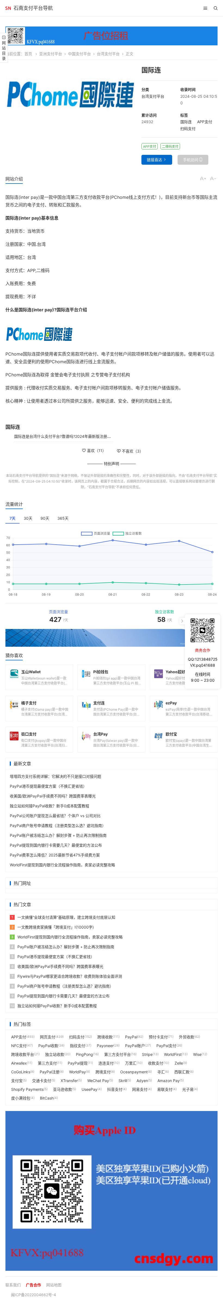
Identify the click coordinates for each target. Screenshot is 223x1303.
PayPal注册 (50, 1071)
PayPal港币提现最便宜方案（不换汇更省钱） (48, 786)
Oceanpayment (134, 1071)
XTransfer (69, 1080)
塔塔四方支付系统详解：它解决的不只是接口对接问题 (55, 776)
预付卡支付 (158, 1037)
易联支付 (164, 1089)
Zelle (179, 1063)
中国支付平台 (79, 53)
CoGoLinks (20, 1071)
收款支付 (155, 1063)
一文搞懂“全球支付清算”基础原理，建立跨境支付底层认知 (63, 917)
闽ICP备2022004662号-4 (33, 1294)
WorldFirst (173, 1054)
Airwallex (19, 1063)
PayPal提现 (78, 1063)
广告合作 (33, 1285)
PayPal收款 (48, 1045)
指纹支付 (77, 1045)
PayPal (131, 1037)
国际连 (186, 121)
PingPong (84, 1054)
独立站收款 (54, 1054)
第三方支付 (47, 1063)
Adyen (142, 1080)
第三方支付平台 (117, 1054)
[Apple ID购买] (111, 1191)
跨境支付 (103, 1071)
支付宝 (17, 1080)
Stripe (147, 1054)
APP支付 (204, 121)
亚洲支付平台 (50, 53)
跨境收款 (105, 1037)
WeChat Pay (98, 1080)
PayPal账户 (135, 1045)
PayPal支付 (166, 1045)
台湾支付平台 (108, 53)
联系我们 (13, 1285)
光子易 (188, 1089)
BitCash (47, 1098)
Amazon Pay (168, 1080)
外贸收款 (186, 1037)
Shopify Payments (27, 1089)
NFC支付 (19, 1045)
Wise (197, 1054)
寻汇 (161, 1071)
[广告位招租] (111, 35)
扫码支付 (188, 128)
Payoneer (105, 1045)
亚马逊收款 (62, 1089)
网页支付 (47, 1037)
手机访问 (190, 159)
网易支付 (139, 1089)
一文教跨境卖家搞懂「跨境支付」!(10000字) (52, 927)
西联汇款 (182, 1071)
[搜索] (215, 8)
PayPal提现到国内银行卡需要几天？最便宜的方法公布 (56, 845)
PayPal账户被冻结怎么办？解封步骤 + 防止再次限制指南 (58, 835)
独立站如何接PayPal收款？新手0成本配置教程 (49, 805)
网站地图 (53, 1285)
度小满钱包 (20, 1098)
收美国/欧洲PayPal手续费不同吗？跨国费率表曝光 (53, 796)
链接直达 (154, 159)
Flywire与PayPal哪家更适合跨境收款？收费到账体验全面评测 (66, 976)
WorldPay (77, 1071)
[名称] (111, 638)
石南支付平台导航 (33, 8)
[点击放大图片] (70, 89)
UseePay (89, 1089)
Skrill (123, 1080)
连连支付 (106, 1063)
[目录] (205, 8)
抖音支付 (114, 1089)
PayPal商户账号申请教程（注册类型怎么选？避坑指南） (58, 825)
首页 (28, 53)
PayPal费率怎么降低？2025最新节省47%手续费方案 (55, 855)
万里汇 (131, 1063)
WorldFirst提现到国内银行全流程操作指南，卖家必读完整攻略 (62, 864)
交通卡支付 (41, 1080)
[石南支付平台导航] (8, 8)
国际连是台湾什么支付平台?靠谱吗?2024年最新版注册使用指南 (68, 436)
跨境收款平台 (22, 1054)
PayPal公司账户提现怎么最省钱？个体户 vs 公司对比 (55, 815)
